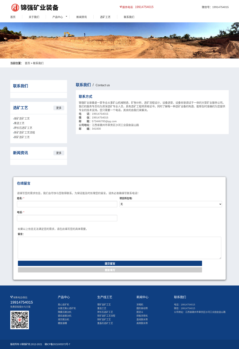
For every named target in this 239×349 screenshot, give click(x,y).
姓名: (20, 198)
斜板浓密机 (142, 316)
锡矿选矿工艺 (22, 118)
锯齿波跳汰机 (64, 316)
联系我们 (129, 16)
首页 (12, 16)
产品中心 (57, 16)
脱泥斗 (139, 312)
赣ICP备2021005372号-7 (57, 344)
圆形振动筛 (142, 308)
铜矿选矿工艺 (22, 137)
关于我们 (34, 16)
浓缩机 (139, 304)
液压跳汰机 (63, 319)
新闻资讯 (81, 16)
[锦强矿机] (27, 8)
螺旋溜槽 (62, 323)
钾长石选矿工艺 (23, 127)
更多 (58, 107)
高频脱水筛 (142, 323)
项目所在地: (126, 198)
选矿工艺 (105, 16)
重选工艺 (19, 123)
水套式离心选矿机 (67, 308)
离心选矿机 (63, 304)
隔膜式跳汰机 (64, 312)
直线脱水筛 (142, 319)
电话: (20, 212)
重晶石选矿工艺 (105, 323)
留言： (21, 234)
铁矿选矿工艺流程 (24, 132)
